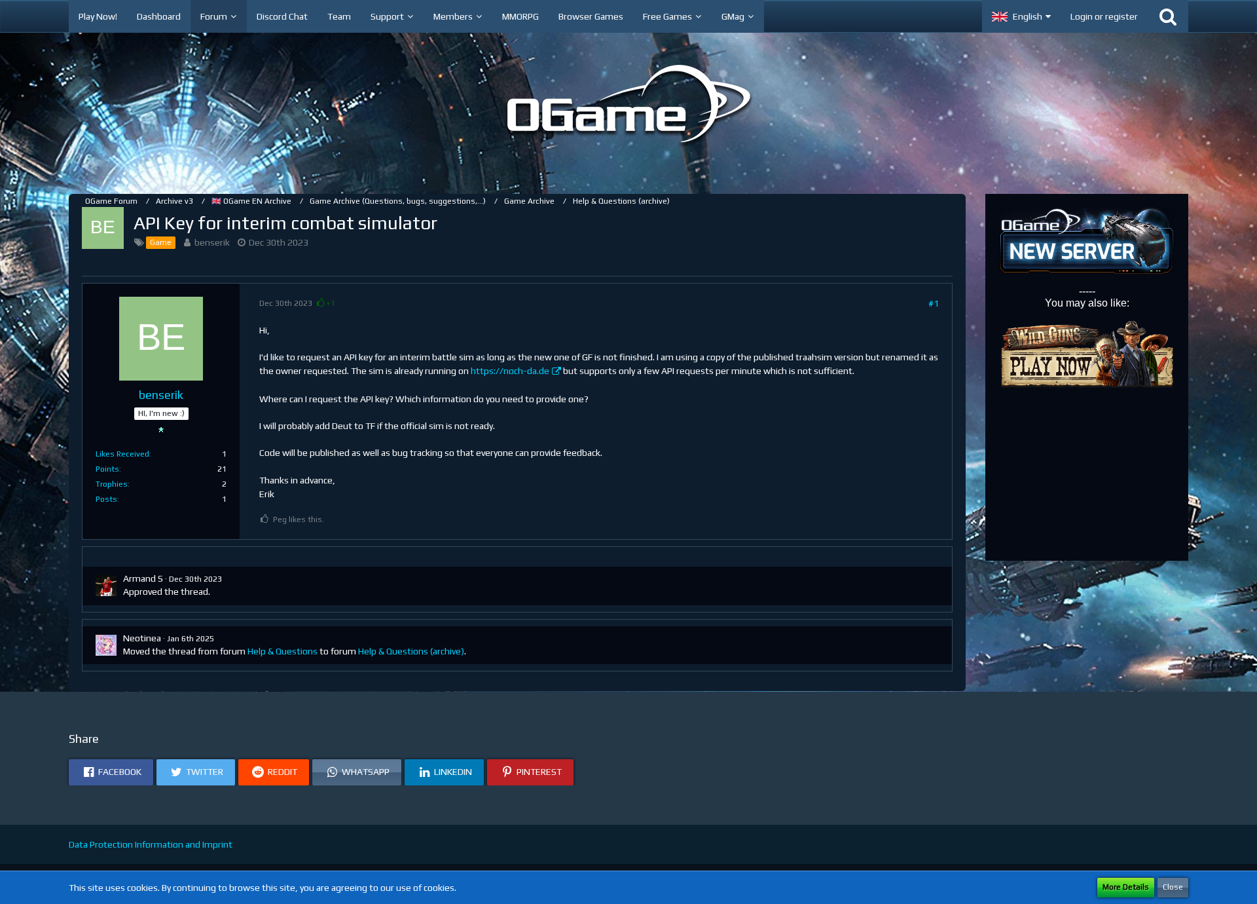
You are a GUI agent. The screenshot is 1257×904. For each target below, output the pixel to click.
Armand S (143, 578)
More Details (1125, 887)
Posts (106, 499)
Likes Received (122, 454)
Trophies (112, 484)
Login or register (1104, 16)
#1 (933, 303)
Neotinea (142, 638)
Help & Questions (282, 651)
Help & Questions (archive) (411, 651)
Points (107, 469)
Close (1173, 887)
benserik (212, 242)
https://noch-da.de (510, 371)
